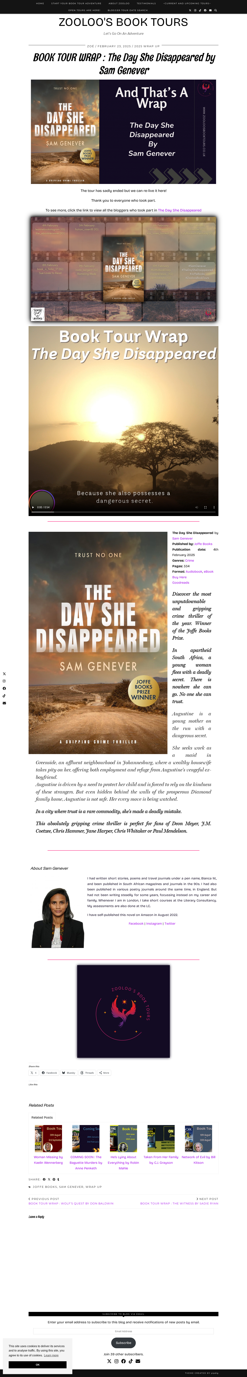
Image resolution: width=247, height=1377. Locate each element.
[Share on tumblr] (58, 1179)
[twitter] (109, 1361)
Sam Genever (182, 538)
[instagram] (116, 1361)
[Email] (210, 10)
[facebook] (123, 1361)
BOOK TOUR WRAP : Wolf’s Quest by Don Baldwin (71, 1201)
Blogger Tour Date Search (128, 10)
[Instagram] (195, 10)
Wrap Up (94, 1187)
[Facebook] (205, 10)
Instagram (154, 924)
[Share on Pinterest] (54, 1179)
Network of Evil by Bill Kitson (198, 1160)
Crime (189, 561)
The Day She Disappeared (179, 210)
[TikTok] (200, 10)
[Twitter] (190, 10)
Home (40, 3)
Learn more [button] (51, 1355)
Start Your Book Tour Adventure (76, 3)
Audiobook (194, 572)
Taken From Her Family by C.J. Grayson (161, 1160)
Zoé (90, 46)
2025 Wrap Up (147, 46)
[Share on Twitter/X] (49, 1179)
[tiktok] (131, 1361)
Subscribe (123, 1343)
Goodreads (180, 583)
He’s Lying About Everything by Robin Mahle (123, 1162)
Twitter (170, 924)
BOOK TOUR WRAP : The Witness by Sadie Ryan (179, 1201)
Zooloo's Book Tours (123, 22)
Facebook (136, 924)
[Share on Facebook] (44, 1179)
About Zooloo (119, 3)
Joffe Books (203, 544)
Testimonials (146, 3)
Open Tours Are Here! (84, 10)
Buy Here (179, 577)
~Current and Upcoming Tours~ (187, 3)
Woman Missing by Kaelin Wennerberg (48, 1160)
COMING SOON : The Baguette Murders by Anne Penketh (86, 1162)
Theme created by (201, 1373)
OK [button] (38, 1364)
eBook (209, 572)
